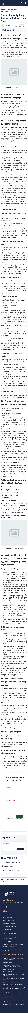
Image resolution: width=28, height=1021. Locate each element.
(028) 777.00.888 (12, 923)
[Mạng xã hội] (4, 907)
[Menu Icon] (21, 3)
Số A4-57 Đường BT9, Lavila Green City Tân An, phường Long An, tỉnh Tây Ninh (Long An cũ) (13, 983)
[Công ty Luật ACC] (3, 3)
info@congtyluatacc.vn (11, 926)
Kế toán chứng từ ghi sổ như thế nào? (10, 870)
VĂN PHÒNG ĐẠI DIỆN (8, 962)
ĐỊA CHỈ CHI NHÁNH (7, 941)
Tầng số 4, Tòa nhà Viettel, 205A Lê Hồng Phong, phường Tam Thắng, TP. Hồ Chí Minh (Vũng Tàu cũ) (14, 988)
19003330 (9, 915)
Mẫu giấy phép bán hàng (7, 866)
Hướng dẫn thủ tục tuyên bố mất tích (10, 862)
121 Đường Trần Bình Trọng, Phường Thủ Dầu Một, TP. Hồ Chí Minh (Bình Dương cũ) (13, 966)
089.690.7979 (9, 929)
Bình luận (20, 848)
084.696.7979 (10, 918)
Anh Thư (7, 25)
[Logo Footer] (11, 894)
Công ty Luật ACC (10, 920)
